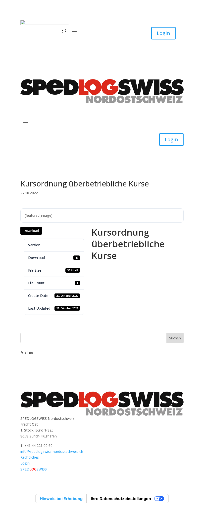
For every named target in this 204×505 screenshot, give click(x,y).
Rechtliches (29, 457)
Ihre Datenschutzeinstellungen (121, 498)
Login (163, 33)
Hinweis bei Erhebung (61, 498)
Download (31, 230)
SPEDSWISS (33, 469)
